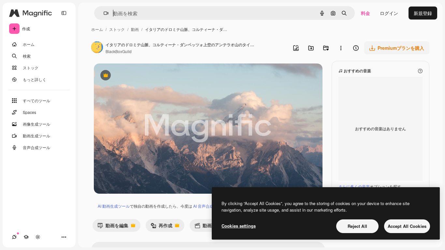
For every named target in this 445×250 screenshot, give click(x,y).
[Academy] (26, 237)
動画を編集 (112, 226)
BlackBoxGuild (119, 51)
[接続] (14, 237)
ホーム (97, 29)
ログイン (389, 13)
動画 (135, 29)
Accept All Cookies (407, 226)
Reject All (357, 226)
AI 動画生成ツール (114, 206)
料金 (365, 13)
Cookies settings (239, 226)
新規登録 (423, 13)
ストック (117, 29)
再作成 (161, 226)
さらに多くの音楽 (354, 186)
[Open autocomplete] (103, 13)
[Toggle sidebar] (64, 13)
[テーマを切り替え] (38, 237)
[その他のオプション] (340, 47)
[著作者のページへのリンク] (97, 47)
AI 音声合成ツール (209, 206)
